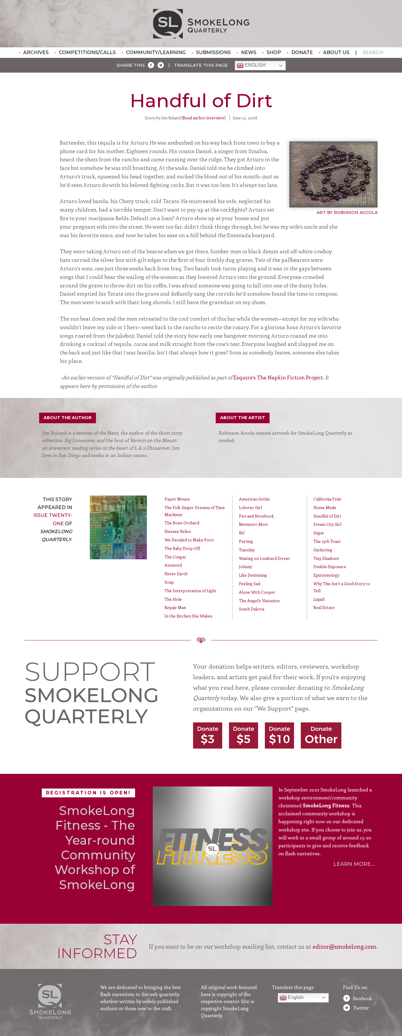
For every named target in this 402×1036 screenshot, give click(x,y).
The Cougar (175, 557)
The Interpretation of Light (190, 590)
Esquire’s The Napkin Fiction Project (278, 377)
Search (373, 52)
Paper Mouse (177, 499)
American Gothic (254, 499)
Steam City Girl (327, 524)
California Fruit (327, 499)
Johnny (245, 566)
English (255, 65)
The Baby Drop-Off (182, 548)
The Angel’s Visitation (259, 600)
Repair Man (175, 607)
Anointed (173, 565)
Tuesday (247, 550)
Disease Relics (178, 531)
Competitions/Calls (87, 52)
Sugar (318, 532)
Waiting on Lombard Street (264, 558)
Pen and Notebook (256, 516)
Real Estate (324, 607)
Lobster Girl (250, 507)
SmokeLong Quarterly (201, 24)
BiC (242, 532)
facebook (362, 998)
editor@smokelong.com (344, 946)
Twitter (361, 1008)
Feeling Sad (249, 583)
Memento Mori (253, 524)
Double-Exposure (329, 566)
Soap (169, 582)
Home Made (324, 507)
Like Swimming (253, 575)
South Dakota (251, 609)
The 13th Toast (327, 541)
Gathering (322, 550)
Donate (302, 52)
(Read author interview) (204, 117)
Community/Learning (156, 52)
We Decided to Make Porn (189, 540)
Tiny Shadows (326, 558)
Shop (274, 52)
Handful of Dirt (327, 516)
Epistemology (326, 575)
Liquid (318, 599)
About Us (336, 52)
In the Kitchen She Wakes (188, 616)
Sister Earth (176, 573)
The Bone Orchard (182, 522)
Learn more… (353, 864)
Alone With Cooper (257, 592)
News (248, 52)
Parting (246, 541)
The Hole (173, 599)
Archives (36, 52)
